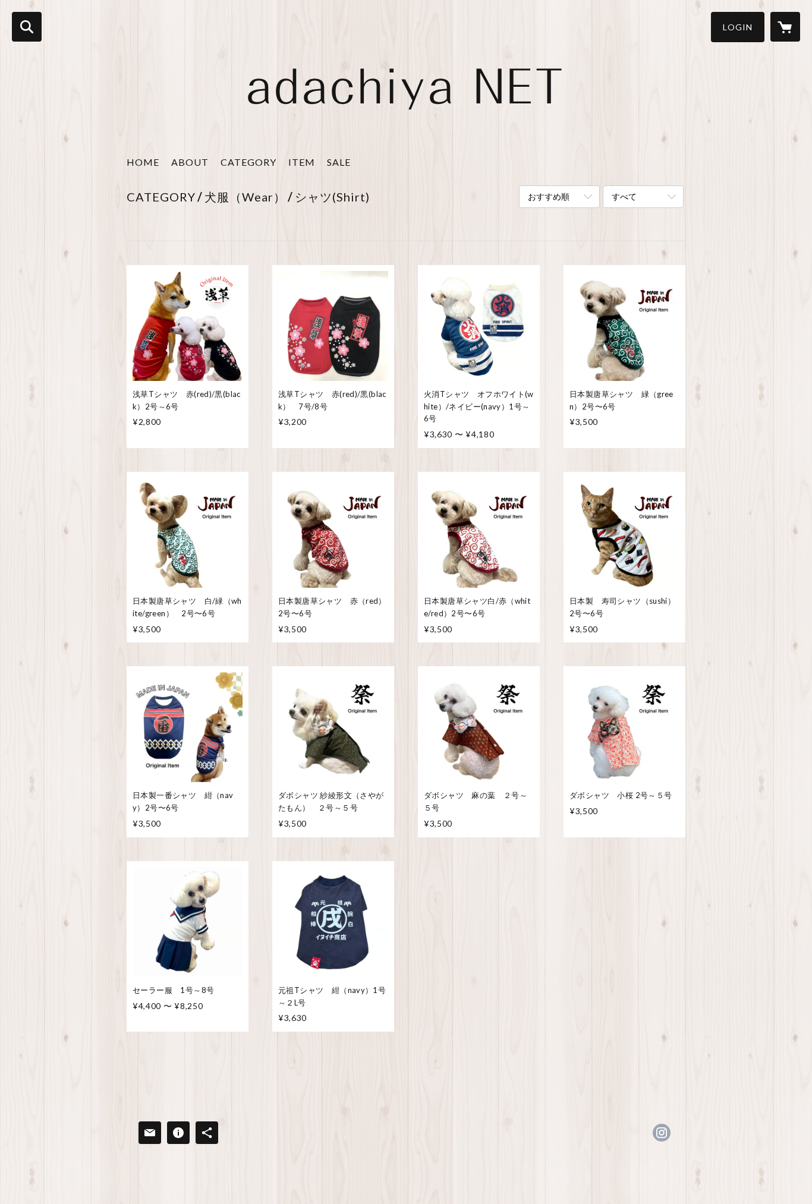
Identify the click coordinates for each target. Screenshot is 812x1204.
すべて (624, 196)
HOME (143, 162)
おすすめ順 (548, 196)
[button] (737, 27)
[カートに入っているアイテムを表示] (785, 27)
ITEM (301, 162)
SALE (339, 162)
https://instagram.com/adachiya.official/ (662, 1133)
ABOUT (190, 162)
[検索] (27, 27)
